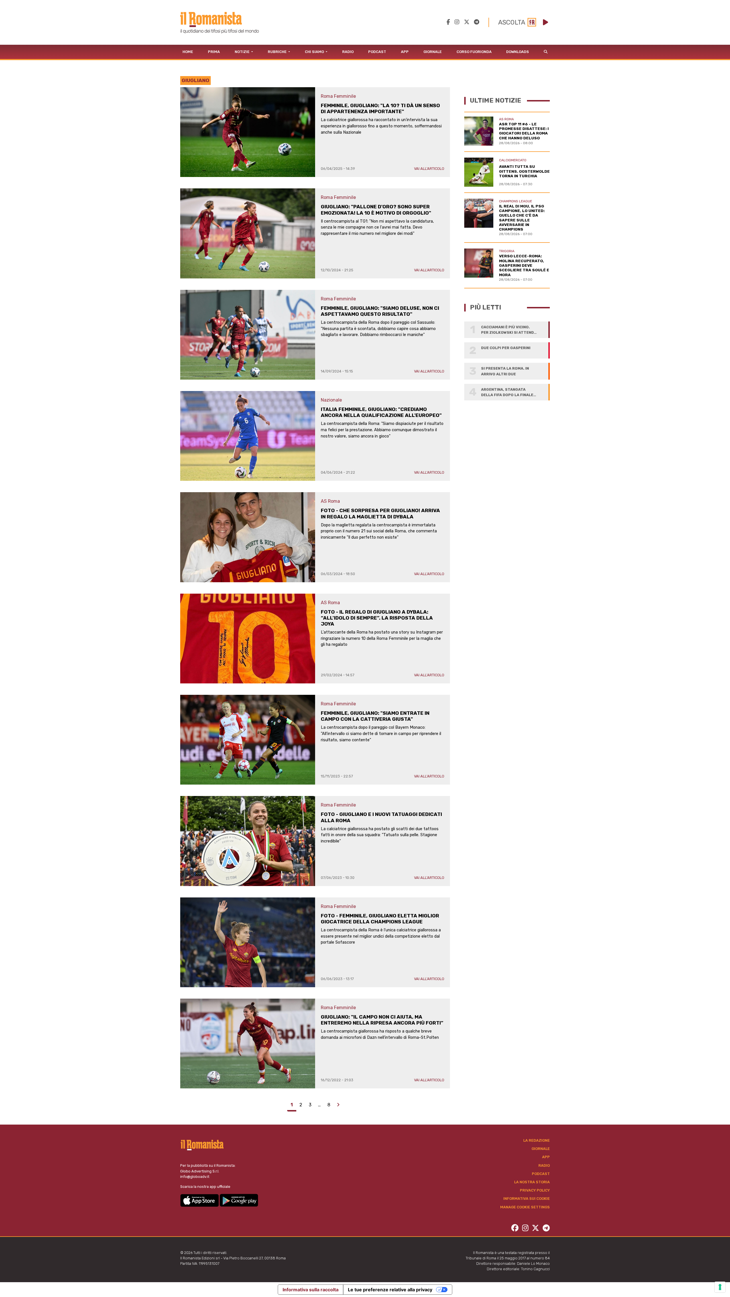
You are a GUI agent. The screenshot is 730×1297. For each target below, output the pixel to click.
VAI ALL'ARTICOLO (429, 168)
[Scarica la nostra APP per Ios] (200, 1200)
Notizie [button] (242, 52)
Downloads (517, 52)
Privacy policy (535, 1190)
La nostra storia (532, 1182)
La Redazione (536, 1140)
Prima (214, 52)
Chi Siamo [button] (315, 52)
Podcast (377, 52)
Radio (348, 52)
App (405, 52)
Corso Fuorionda (474, 52)
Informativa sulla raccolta (310, 1289)
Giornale (432, 52)
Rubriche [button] (277, 52)
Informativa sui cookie (526, 1198)
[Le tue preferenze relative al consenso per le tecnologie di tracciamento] (720, 1287)
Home (187, 52)
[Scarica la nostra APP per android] (239, 1200)
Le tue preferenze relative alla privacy (390, 1289)
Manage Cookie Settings (525, 1207)
